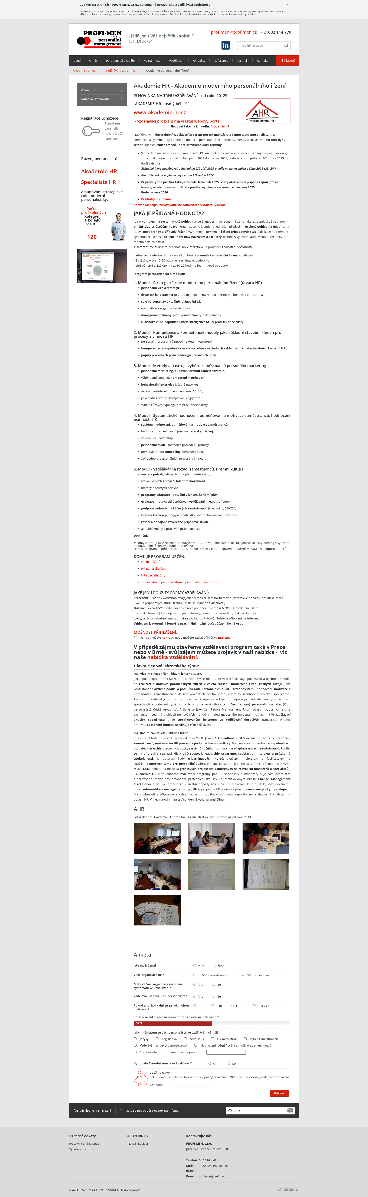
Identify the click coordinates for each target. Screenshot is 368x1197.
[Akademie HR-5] (211, 874)
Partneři (242, 61)
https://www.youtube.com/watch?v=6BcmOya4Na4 (188, 205)
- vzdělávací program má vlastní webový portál (177, 121)
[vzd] (85, 208)
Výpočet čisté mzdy (81, 1149)
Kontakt (262, 61)
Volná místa (152, 61)
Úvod (77, 61)
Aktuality (199, 61)
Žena (220, 965)
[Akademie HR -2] (211, 838)
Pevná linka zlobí (137, 1144)
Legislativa (169, 1039)
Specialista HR (98, 181)
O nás (93, 61)
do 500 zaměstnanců (212, 975)
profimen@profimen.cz (234, 32)
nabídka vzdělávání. (172, 657)
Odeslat (279, 1093)
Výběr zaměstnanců (264, 1039)
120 (91, 236)
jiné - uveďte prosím (184, 1052)
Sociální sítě (148, 1052)
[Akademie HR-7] (157, 910)
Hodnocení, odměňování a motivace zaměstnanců (236, 1045)
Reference (221, 61)
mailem (223, 637)
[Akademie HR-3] (266, 838)
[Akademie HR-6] (266, 874)
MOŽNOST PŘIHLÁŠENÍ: (155, 632)
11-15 (239, 1005)
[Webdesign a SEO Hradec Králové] (288, 1189)
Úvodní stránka (84, 71)
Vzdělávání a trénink (120, 71)
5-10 (219, 1005)
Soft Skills (197, 1039)
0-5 (200, 1005)
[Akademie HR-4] (157, 874)
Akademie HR (220, 126)
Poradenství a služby (120, 61)
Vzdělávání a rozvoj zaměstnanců (163, 1045)
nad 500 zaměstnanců (256, 975)
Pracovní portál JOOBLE (84, 1144)
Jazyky (144, 1039)
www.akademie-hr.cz (160, 112)
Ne (219, 984)
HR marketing (227, 1039)
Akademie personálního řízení (167, 71)
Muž (201, 965)
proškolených (93, 212)
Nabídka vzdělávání (95, 99)
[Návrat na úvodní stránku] (99, 39)
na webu (167, 637)
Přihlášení (287, 61)
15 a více (263, 1005)
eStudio (135, 1189)
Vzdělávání (176, 61)
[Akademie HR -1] (157, 838)
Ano (200, 984)
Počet (91, 208)
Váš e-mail (157, 1085)
